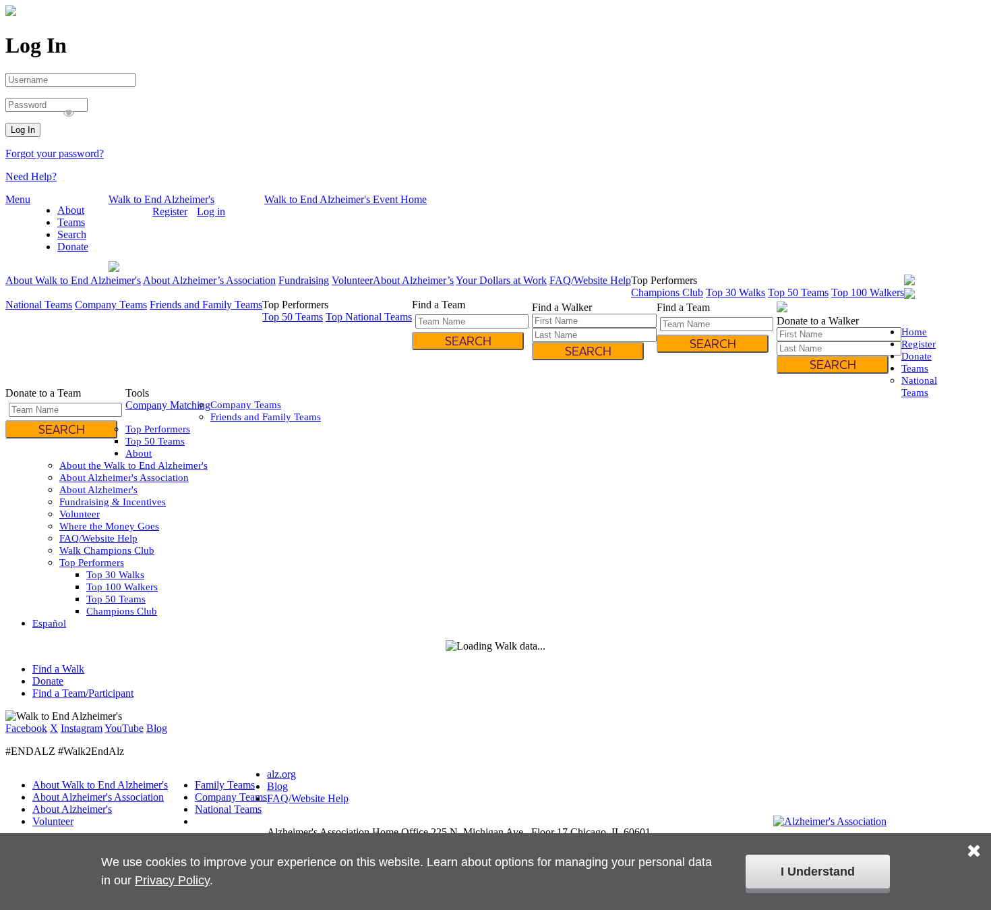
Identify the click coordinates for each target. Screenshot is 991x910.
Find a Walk (58, 669)
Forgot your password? (54, 153)
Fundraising (303, 280)
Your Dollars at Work (501, 280)
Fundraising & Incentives (112, 501)
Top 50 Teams (798, 292)
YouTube (124, 728)
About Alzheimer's (98, 489)
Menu (17, 199)
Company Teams (111, 304)
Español (126, 211)
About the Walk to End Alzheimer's (133, 465)
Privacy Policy (172, 880)
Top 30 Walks (735, 292)
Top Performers (157, 429)
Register (169, 211)
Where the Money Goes (109, 526)
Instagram (81, 728)
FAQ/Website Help (590, 280)
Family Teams (225, 785)
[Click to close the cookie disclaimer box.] (974, 841)
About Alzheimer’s (413, 280)
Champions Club (667, 292)
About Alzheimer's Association (124, 477)
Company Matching (167, 405)
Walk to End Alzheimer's (161, 199)
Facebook (26, 728)
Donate (72, 246)
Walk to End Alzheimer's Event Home (345, 199)
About (70, 210)
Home (914, 331)
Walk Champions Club (106, 550)
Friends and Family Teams (206, 304)
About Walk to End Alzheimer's (73, 280)
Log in (211, 211)
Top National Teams (369, 316)
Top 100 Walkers (867, 292)
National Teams (38, 304)
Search (71, 234)
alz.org (281, 774)
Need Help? (31, 176)
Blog (156, 728)
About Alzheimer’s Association (209, 280)
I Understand (818, 871)
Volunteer (352, 280)
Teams (71, 222)
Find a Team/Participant (82, 693)
